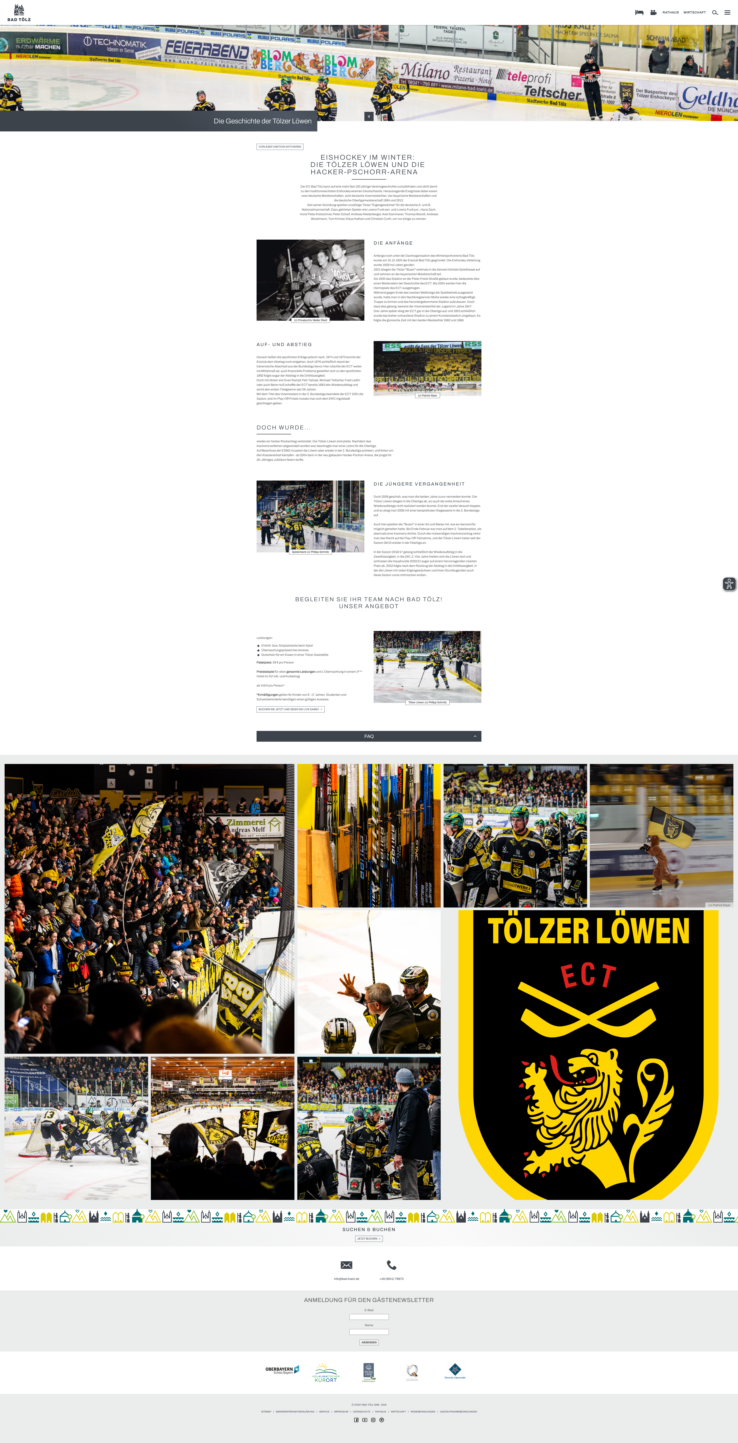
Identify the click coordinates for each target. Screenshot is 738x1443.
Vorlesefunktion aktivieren (280, 146)
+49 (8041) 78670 (391, 1278)
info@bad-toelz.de (346, 1278)
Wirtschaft (695, 12)
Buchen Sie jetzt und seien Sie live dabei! (289, 709)
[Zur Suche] (715, 12)
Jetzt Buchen (367, 1238)
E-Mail (369, 1310)
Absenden (369, 1342)
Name (369, 1325)
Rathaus (671, 12)
